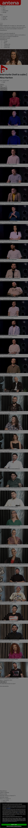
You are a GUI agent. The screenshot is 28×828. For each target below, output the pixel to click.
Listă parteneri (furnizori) (5, 822)
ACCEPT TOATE (14, 824)
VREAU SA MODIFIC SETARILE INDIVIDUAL (13, 826)
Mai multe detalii (8, 808)
